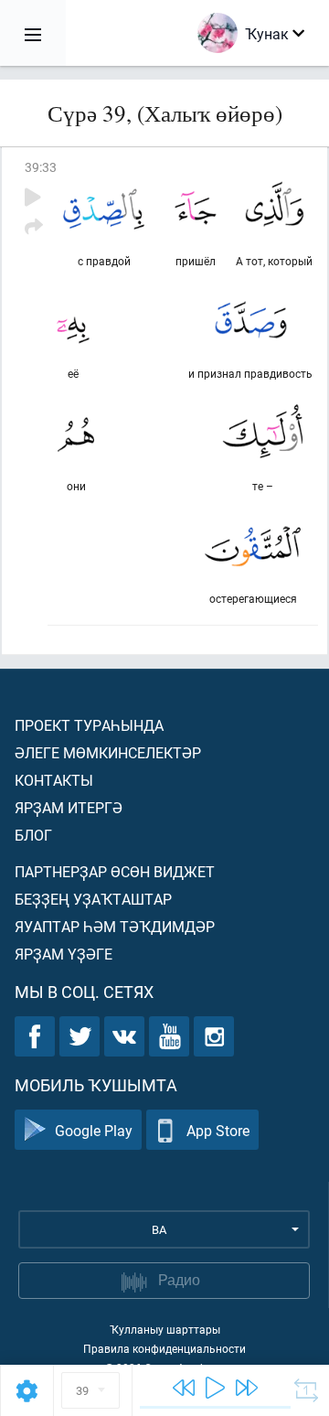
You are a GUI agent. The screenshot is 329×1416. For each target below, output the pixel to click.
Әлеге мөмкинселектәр (108, 752)
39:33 (41, 167)
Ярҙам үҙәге (63, 953)
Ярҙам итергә (68, 807)
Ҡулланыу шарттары (165, 1329)
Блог (33, 834)
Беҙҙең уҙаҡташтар (93, 898)
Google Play (94, 1130)
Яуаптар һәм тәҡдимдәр (115, 926)
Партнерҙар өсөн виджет (115, 871)
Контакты (54, 779)
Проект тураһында (89, 725)
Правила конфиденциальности (164, 1348)
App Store (217, 1130)
